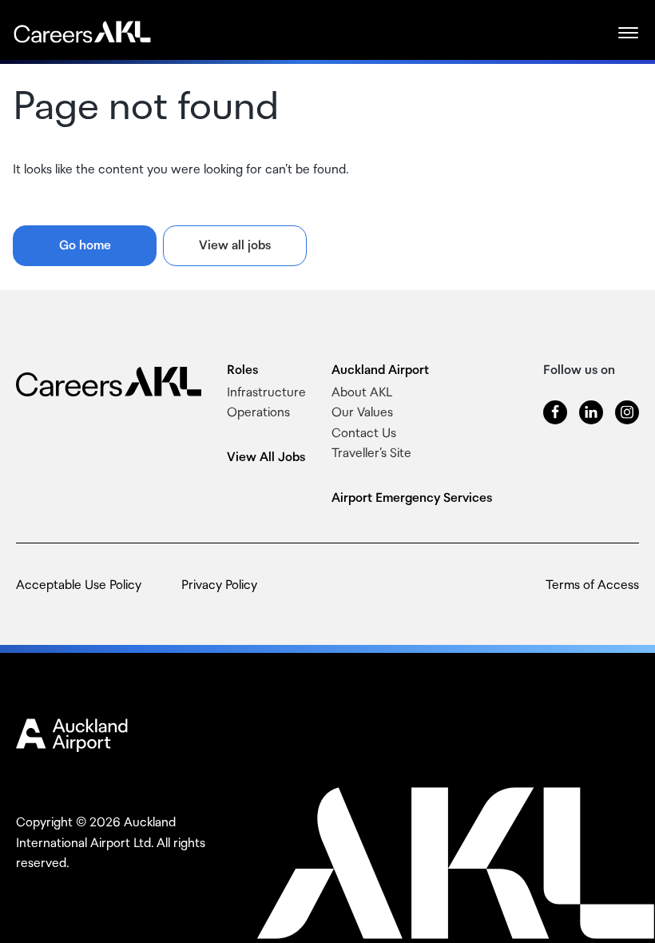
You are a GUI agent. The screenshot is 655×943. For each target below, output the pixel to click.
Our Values (362, 412)
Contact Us (363, 433)
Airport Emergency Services (411, 498)
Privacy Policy (219, 585)
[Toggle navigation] (630, 32)
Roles (242, 370)
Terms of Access (592, 585)
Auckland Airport (380, 370)
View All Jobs (266, 457)
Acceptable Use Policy (78, 585)
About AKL (361, 392)
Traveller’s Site (371, 453)
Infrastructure (266, 392)
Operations (258, 412)
